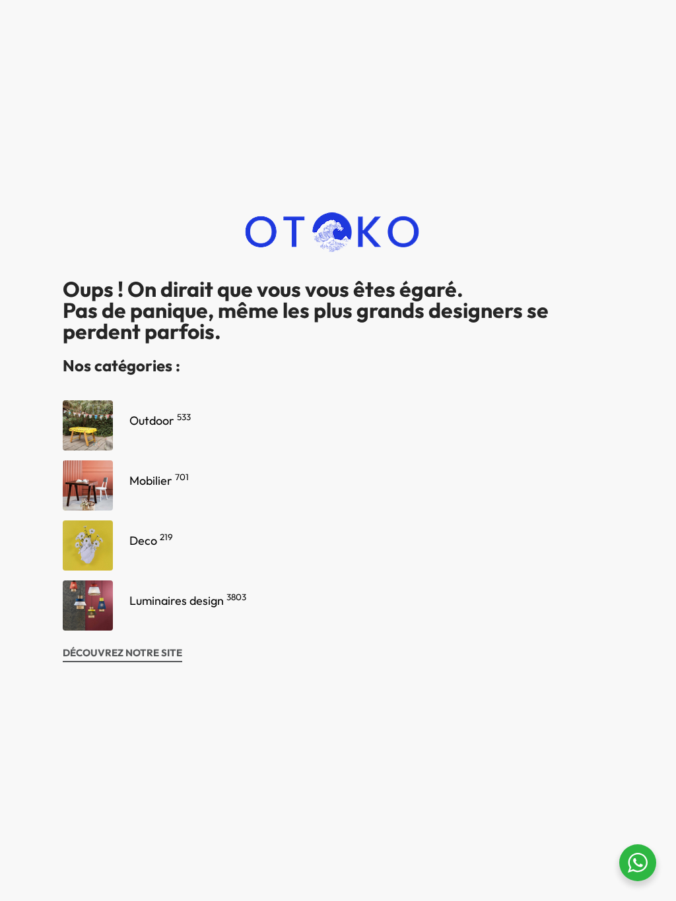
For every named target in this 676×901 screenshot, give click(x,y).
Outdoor (160, 420)
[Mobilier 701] (88, 485)
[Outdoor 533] (88, 425)
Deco (151, 540)
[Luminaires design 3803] (88, 605)
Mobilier (159, 480)
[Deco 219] (88, 545)
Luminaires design (187, 600)
